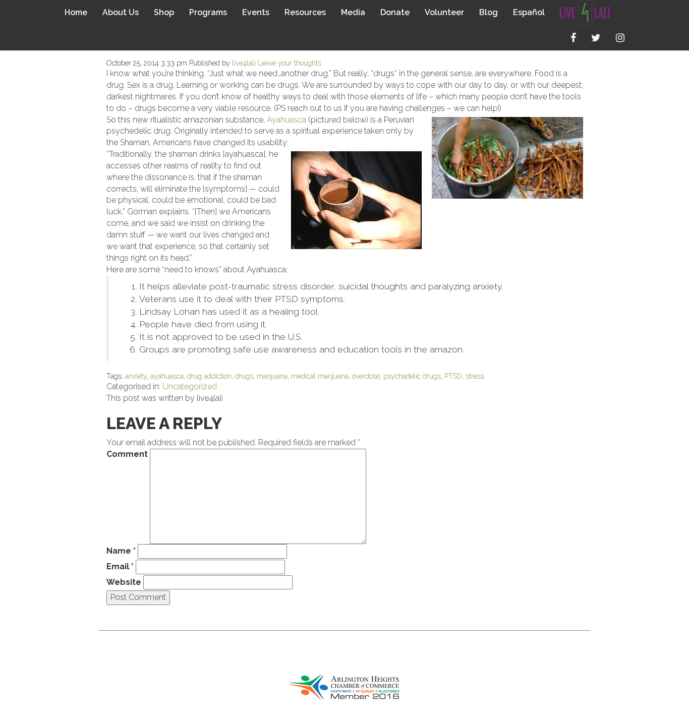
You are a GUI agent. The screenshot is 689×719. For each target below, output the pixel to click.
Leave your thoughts (289, 63)
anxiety (136, 376)
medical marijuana (320, 376)
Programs (208, 12)
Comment (127, 454)
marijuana (272, 376)
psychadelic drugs (412, 376)
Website (123, 582)
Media (353, 12)
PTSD (453, 376)
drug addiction (209, 376)
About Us (120, 12)
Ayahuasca (286, 120)
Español (529, 12)
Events (255, 12)
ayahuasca (167, 376)
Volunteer (444, 12)
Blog (488, 12)
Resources (305, 12)
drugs (244, 376)
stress (475, 376)
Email (120, 566)
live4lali (244, 63)
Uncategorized (189, 386)
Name (121, 551)
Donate (395, 12)
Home (76, 12)
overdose (366, 376)
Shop (164, 12)
